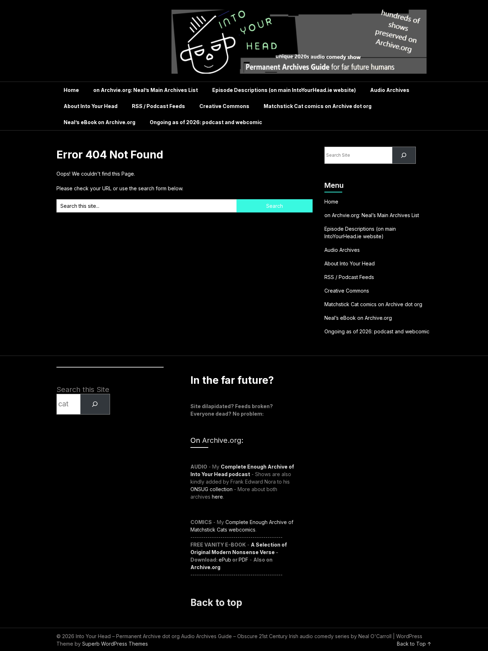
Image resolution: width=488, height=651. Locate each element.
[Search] (403, 155)
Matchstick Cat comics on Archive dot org (318, 106)
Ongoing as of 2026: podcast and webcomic (206, 122)
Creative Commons (224, 106)
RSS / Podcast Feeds (158, 106)
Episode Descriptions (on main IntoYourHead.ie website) (284, 90)
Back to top (216, 602)
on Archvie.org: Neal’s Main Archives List (145, 90)
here (217, 497)
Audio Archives (389, 90)
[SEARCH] (95, 404)
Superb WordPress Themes (115, 644)
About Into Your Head (91, 106)
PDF (243, 560)
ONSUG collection (211, 489)
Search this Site (82, 389)
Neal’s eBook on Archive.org (99, 122)
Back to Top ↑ (414, 644)
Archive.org (221, 440)
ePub (225, 560)
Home (71, 90)
